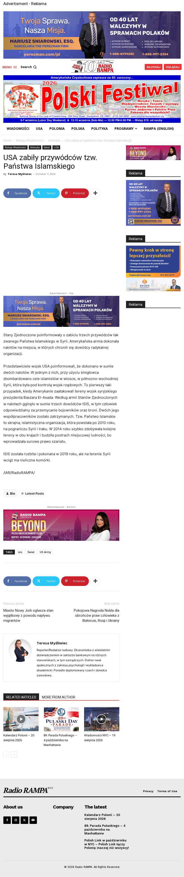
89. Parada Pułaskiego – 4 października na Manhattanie (60, 740)
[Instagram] (15, 820)
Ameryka (54, 140)
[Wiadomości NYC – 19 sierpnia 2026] (101, 719)
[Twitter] (24, 820)
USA (56, 147)
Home (7, 140)
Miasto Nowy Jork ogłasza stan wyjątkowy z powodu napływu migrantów (28, 615)
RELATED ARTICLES (21, 697)
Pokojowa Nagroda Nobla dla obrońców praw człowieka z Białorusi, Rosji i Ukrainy (96, 615)
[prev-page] (6, 755)
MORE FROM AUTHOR (58, 697)
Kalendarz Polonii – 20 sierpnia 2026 (102, 817)
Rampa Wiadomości (30, 140)
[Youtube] (33, 820)
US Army (45, 552)
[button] (29, 67)
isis (20, 552)
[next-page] (14, 755)
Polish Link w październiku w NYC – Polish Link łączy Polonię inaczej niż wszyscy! (106, 844)
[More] (95, 193)
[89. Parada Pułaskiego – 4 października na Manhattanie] (61, 719)
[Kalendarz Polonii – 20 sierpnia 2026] (21, 719)
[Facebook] (7, 820)
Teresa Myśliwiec (20, 174)
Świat (47, 147)
